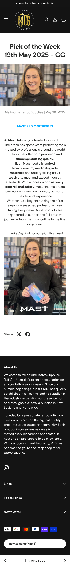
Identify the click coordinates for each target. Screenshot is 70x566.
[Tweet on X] (19, 334)
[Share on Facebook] (27, 334)
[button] (64, 20)
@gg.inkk (25, 233)
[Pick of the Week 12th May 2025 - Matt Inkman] (5, 560)
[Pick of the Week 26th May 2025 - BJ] (64, 560)
